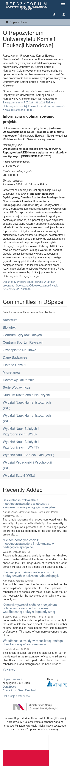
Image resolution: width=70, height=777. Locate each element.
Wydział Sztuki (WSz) (19, 475)
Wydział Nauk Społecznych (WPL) (28, 454)
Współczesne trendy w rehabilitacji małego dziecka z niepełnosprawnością (33, 642)
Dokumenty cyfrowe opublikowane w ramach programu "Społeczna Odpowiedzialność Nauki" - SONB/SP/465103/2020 (32, 285)
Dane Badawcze (15, 357)
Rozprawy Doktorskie (19, 379)
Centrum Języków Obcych (22, 334)
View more (9, 669)
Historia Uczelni (14, 364)
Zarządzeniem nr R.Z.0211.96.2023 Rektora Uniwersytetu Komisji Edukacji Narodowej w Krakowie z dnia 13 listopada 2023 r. (34, 106)
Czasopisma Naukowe (19, 349)
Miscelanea (11, 372)
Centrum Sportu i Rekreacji (23, 342)
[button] (54, 14)
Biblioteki (9, 327)
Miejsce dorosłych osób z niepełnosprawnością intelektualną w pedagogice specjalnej (28, 543)
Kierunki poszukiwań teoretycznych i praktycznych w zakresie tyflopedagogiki (31, 574)
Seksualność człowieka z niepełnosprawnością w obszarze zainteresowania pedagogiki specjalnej (29, 503)
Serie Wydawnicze (16, 387)
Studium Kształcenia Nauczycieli (27, 394)
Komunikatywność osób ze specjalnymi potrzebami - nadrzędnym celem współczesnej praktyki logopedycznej (30, 608)
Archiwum (10, 319)
